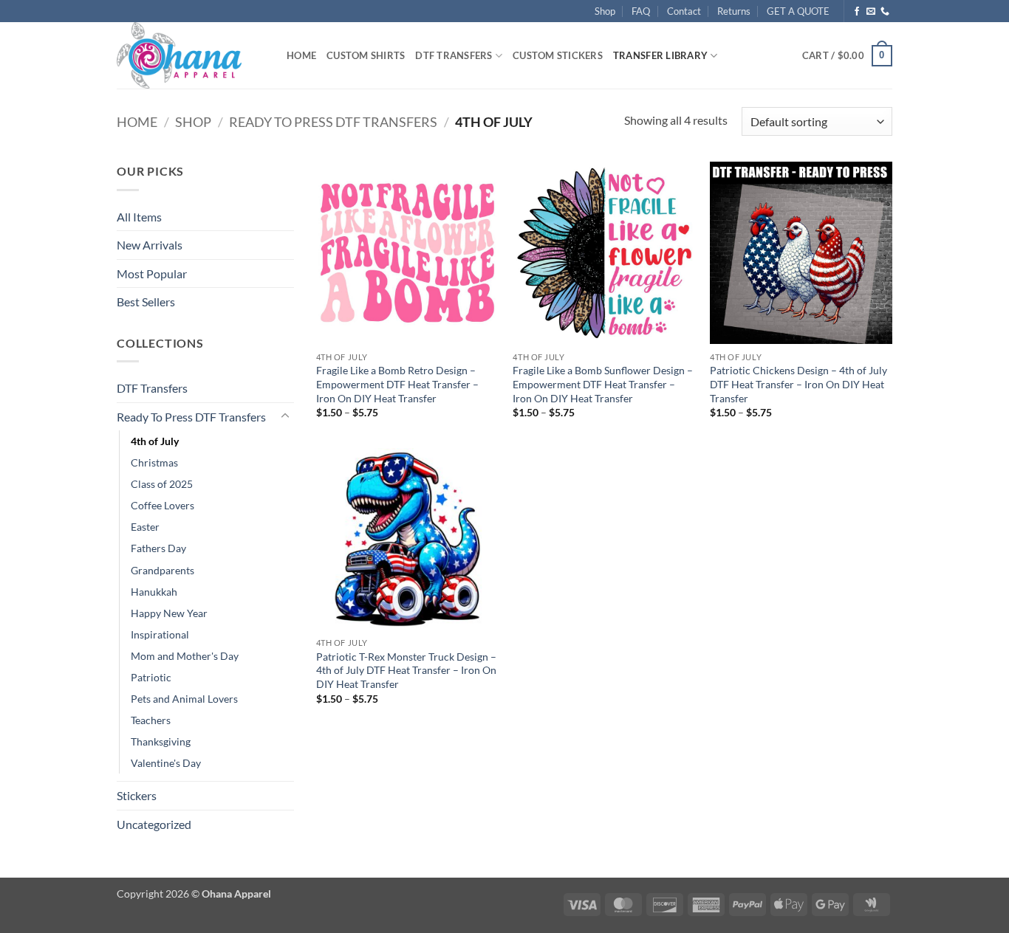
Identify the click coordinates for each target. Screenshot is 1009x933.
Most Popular (152, 273)
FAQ (641, 11)
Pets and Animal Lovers (184, 698)
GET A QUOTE (798, 11)
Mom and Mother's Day (185, 656)
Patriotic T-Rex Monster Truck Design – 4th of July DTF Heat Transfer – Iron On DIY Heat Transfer (406, 670)
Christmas (154, 462)
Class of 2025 (162, 484)
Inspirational (160, 634)
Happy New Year (169, 613)
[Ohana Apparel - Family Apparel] (190, 55)
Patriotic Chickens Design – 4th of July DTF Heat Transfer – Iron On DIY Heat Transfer (798, 384)
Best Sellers (146, 302)
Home (301, 55)
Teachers (151, 720)
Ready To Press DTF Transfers (333, 122)
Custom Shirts (365, 55)
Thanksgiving (161, 741)
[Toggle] (285, 416)
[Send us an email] (870, 12)
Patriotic (151, 677)
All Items (139, 217)
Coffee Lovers (162, 505)
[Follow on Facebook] (856, 12)
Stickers (137, 795)
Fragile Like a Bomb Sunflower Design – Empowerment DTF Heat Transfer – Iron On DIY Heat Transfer (603, 384)
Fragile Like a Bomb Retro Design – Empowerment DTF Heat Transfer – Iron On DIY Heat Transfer (397, 384)
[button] (847, 56)
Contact (684, 11)
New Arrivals (149, 245)
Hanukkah (154, 591)
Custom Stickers (558, 55)
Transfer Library (660, 55)
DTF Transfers (453, 55)
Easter (145, 526)
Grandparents (162, 570)
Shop (605, 11)
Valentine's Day (166, 763)
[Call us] (884, 12)
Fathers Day (158, 548)
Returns (733, 11)
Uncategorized (154, 824)
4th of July (155, 441)
